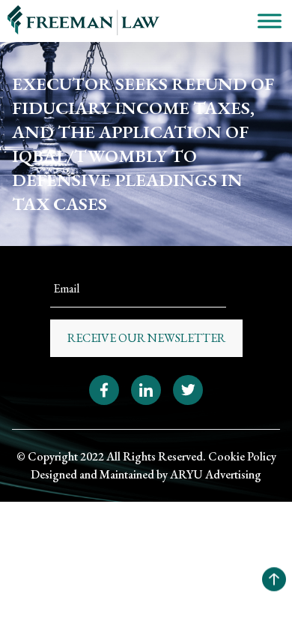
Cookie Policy (242, 456)
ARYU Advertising (215, 474)
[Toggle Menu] (270, 21)
